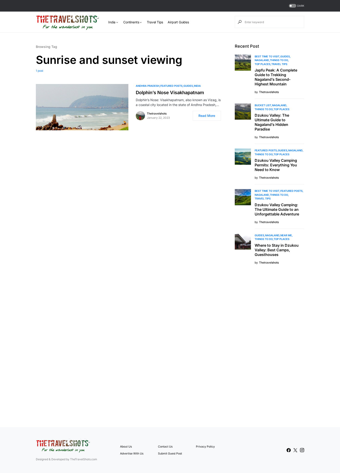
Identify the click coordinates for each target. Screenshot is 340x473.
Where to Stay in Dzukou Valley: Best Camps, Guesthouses (277, 250)
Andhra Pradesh (147, 85)
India (197, 85)
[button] (296, 6)
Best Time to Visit (267, 56)
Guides (188, 85)
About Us (126, 446)
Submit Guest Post (170, 453)
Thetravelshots (157, 113)
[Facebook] (289, 450)
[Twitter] (295, 450)
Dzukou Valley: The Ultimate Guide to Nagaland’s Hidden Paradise (272, 122)
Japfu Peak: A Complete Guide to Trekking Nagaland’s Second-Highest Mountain (276, 77)
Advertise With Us (131, 453)
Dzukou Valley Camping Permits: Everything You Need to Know (276, 165)
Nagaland (262, 60)
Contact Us (165, 446)
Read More (206, 116)
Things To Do (279, 60)
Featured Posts (171, 85)
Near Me (286, 235)
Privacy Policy (205, 446)
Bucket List (263, 105)
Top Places (262, 64)
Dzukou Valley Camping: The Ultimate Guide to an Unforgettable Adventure (277, 209)
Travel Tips (279, 64)
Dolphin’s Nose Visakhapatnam (170, 92)
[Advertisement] (269, 345)
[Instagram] (302, 450)
